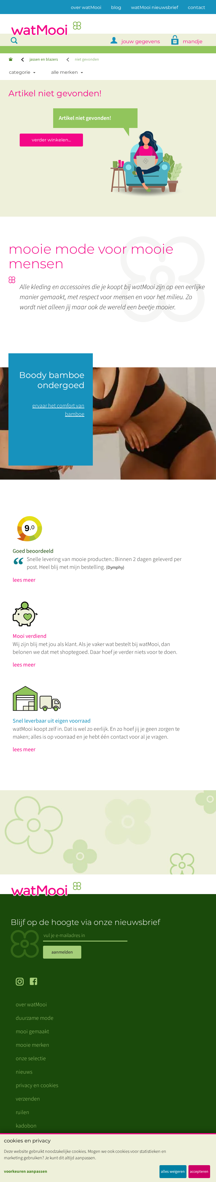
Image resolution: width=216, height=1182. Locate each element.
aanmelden (62, 952)
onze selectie (31, 1058)
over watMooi (86, 7)
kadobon (26, 1126)
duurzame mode (34, 1018)
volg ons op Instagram (23, 982)
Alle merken (64, 72)
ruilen (22, 1112)
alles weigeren (173, 1171)
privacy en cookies (37, 1085)
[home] (46, 29)
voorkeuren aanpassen (25, 1171)
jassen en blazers (44, 59)
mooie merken (32, 1045)
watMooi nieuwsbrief (154, 7)
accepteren (199, 1171)
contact (196, 7)
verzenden (28, 1099)
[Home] (11, 60)
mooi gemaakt (32, 1032)
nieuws (24, 1072)
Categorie (19, 72)
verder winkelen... (51, 140)
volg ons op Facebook (37, 982)
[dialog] (108, 1157)
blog (116, 7)
